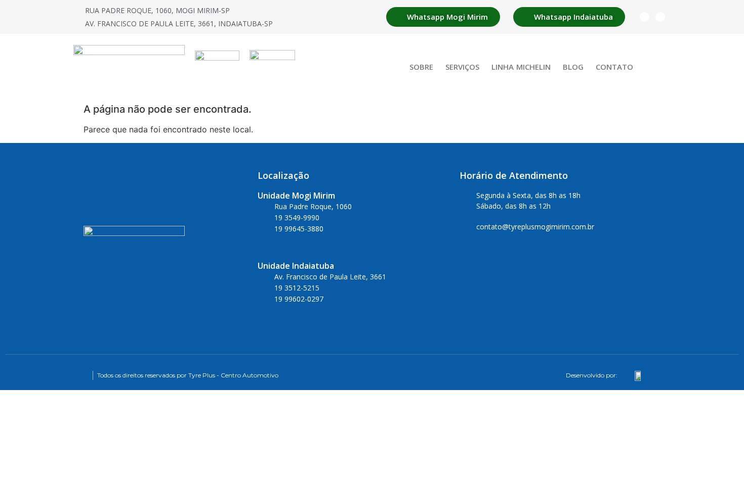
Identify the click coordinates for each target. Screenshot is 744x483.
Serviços (462, 67)
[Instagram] (660, 17)
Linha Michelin (521, 67)
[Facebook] (644, 17)
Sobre (421, 67)
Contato (614, 67)
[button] (659, 66)
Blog (573, 67)
